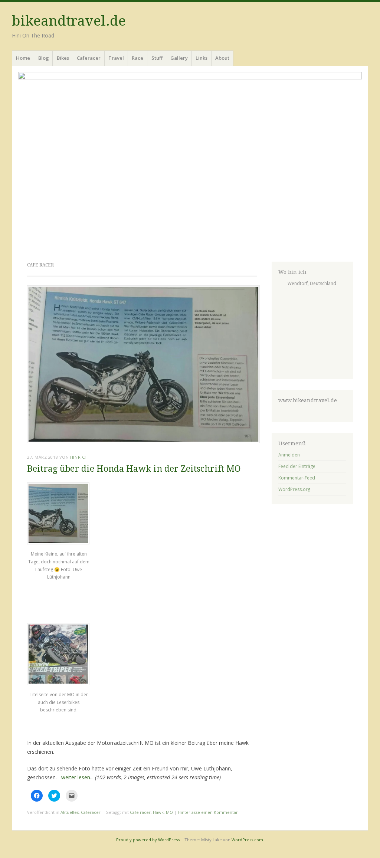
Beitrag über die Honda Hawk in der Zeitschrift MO (134, 469)
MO (169, 812)
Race (137, 58)
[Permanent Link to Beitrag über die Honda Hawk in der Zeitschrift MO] (143, 441)
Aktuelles (69, 812)
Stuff (157, 58)
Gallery (179, 58)
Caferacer (89, 58)
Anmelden (289, 455)
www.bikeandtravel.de (307, 400)
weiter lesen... (77, 777)
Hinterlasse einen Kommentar (208, 812)
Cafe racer (140, 812)
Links (201, 58)
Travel (116, 58)
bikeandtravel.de (69, 21)
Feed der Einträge (296, 466)
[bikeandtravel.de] (190, 162)
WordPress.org (294, 489)
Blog (43, 58)
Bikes (63, 58)
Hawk (158, 812)
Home (23, 58)
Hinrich (79, 457)
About (222, 58)
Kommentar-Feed (296, 478)
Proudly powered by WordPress (148, 839)
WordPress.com (247, 839)
